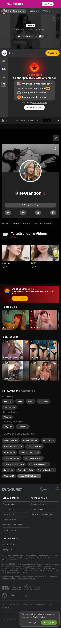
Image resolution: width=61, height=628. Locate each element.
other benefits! (39, 102)
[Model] (56, 138)
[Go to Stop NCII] (19, 596)
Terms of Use (8, 509)
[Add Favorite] (4, 53)
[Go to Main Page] (18, 4)
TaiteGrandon (10, 390)
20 (6, 267)
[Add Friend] (38, 212)
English (47, 490)
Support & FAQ (9, 544)
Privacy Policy (9, 504)
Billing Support (9, 550)
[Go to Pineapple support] (5, 596)
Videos (34, 11)
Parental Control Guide (12, 525)
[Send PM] (53, 212)
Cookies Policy (9, 520)
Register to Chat (34, 107)
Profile (5, 223)
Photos (47, 11)
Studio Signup (37, 509)
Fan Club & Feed (42, 223)
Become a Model (38, 504)
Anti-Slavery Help (10, 530)
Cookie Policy (39, 617)
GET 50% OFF (20, 298)
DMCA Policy (8, 514)
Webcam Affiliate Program (42, 514)
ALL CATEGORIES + (29, 476)
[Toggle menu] (3, 4)
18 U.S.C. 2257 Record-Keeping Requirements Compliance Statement (27, 606)
